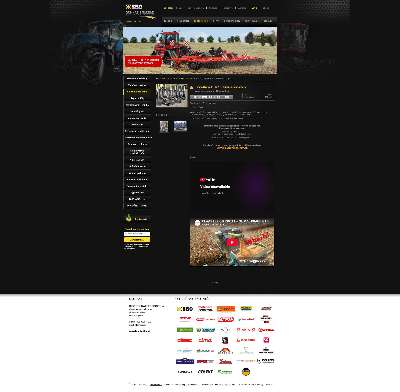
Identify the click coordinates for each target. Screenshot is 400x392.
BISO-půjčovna (137, 199)
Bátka (254, 8)
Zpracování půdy (137, 118)
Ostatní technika (137, 173)
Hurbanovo (228, 8)
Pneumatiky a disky (137, 186)
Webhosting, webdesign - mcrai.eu (258, 385)
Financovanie (252, 21)
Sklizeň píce (137, 111)
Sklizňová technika (185, 78)
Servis (216, 21)
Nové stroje (183, 21)
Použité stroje (201, 21)
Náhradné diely (232, 21)
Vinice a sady (137, 160)
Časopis (168, 21)
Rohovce (213, 8)
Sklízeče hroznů (137, 166)
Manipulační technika (137, 105)
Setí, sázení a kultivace (137, 131)
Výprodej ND (137, 192)
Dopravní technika (137, 144)
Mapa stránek (229, 385)
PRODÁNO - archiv (137, 205)
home (158, 78)
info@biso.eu (140, 325)
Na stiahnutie (141, 219)
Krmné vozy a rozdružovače (137, 151)
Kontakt (267, 21)
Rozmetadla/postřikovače (138, 137)
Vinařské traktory (137, 85)
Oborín (266, 8)
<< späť (215, 283)
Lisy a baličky (137, 98)
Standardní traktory (137, 78)
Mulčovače (137, 124)
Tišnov (179, 8)
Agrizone (242, 8)
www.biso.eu (133, 21)
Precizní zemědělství (137, 179)
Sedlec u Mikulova (196, 8)
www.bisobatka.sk (139, 331)
